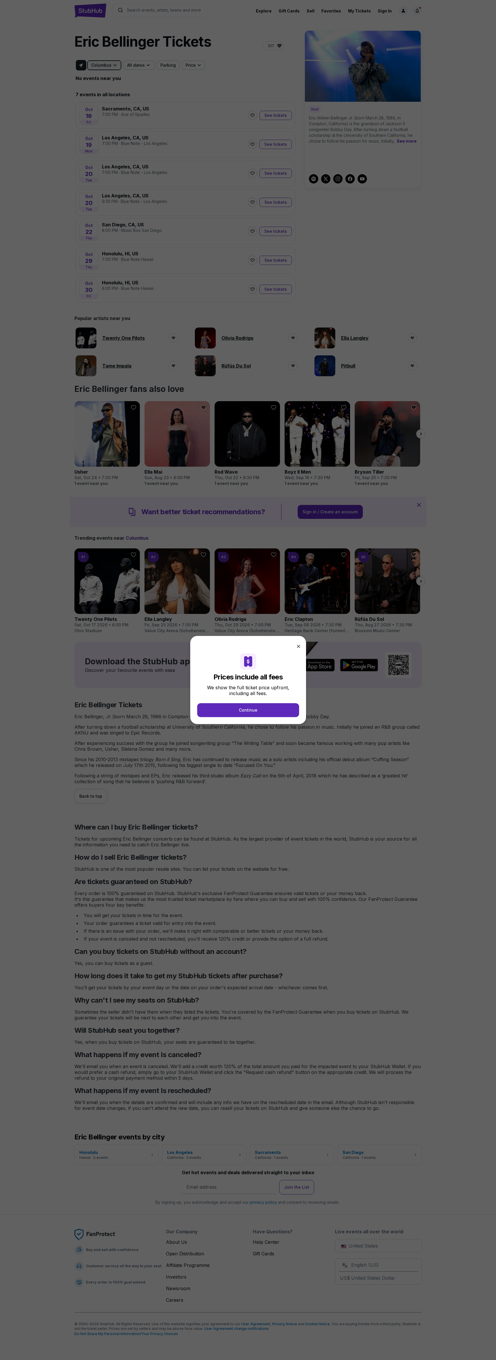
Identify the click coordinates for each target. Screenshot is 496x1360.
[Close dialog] (298, 646)
